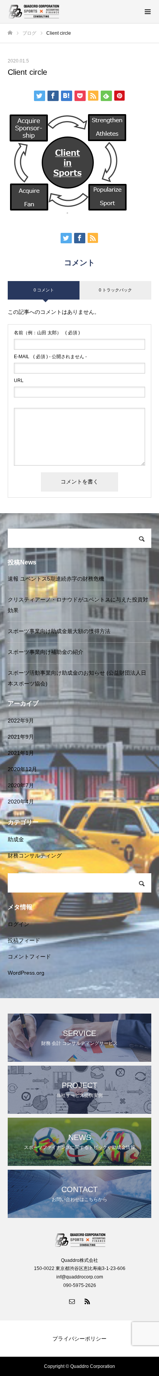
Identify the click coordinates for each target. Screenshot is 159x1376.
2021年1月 (21, 753)
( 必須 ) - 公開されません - (50, 356)
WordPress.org (26, 973)
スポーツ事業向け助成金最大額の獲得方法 (59, 631)
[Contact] (72, 1301)
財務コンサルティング (35, 855)
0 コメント (44, 290)
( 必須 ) (47, 332)
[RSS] (87, 1301)
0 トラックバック (115, 290)
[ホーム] (10, 32)
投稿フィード (24, 940)
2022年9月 (21, 720)
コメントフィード (29, 956)
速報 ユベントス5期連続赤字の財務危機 (56, 579)
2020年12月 (22, 769)
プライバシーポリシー (79, 1339)
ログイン (18, 924)
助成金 (16, 839)
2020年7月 (21, 785)
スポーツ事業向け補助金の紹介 (45, 652)
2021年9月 (21, 737)
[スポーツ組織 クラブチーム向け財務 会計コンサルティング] (72, 12)
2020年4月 (21, 801)
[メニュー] (147, 11)
